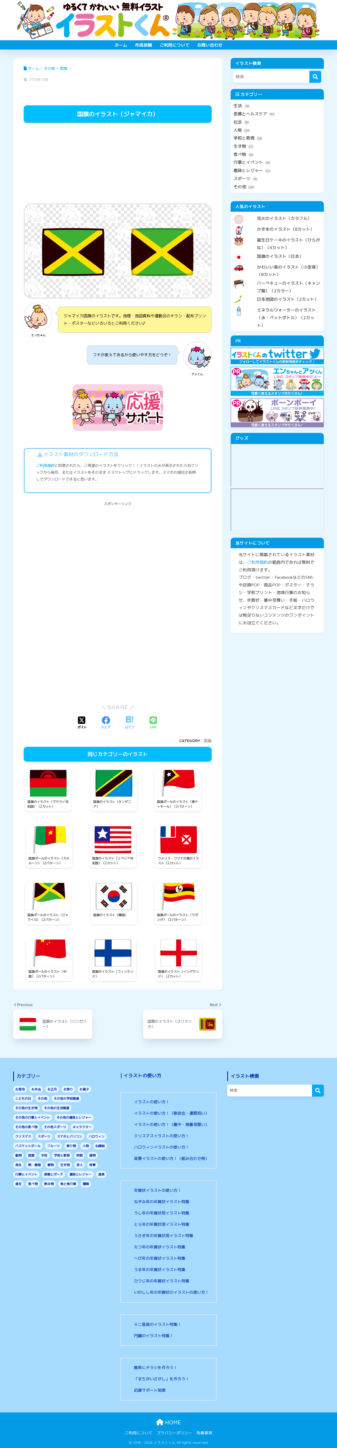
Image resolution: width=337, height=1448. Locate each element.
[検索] (315, 77)
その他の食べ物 (26, 1127)
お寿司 (20, 1089)
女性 (44, 1155)
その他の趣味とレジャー (74, 1117)
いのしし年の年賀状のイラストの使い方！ (171, 1292)
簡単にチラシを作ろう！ (155, 1367)
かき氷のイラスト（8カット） (285, 229)
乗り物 (71, 1146)
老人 (79, 1165)
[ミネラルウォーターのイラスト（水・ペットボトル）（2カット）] (277, 305)
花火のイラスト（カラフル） (284, 218)
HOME (172, 1422)
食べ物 (243, 154)
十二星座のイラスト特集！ (157, 1324)
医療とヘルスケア (254, 114)
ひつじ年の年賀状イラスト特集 (161, 1281)
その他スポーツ (55, 1127)
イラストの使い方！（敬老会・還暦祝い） (171, 1113)
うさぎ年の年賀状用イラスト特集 (163, 1235)
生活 (241, 105)
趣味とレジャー (252, 170)
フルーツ (53, 1146)
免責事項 (204, 1433)
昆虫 (18, 1165)
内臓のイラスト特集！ (154, 1335)
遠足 (18, 1184)
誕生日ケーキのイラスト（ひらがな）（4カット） (288, 243)
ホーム (121, 45)
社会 (241, 122)
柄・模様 (34, 1165)
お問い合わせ (209, 45)
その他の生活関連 (56, 1108)
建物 (92, 1155)
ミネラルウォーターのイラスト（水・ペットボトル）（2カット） (286, 317)
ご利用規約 (45, 465)
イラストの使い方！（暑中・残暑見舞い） (171, 1124)
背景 (92, 1165)
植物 (50, 1165)
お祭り (68, 1089)
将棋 (79, 1155)
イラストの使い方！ (152, 1102)
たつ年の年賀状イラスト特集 (159, 1247)
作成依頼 (143, 45)
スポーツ (245, 178)
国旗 (208, 740)
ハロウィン (97, 1136)
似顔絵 (100, 1146)
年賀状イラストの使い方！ (157, 1190)
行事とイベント (252, 162)
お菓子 (84, 1089)
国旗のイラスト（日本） (280, 256)
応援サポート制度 (150, 1390)
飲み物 (49, 1184)
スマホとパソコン (69, 1136)
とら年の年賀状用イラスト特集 (161, 1224)
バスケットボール (28, 1146)
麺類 (86, 1184)
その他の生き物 (26, 1108)
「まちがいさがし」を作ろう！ (161, 1379)
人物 (242, 130)
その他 (244, 187)
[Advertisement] (118, 164)
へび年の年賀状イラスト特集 (159, 1258)
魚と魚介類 (68, 1184)
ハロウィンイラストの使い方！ (161, 1147)
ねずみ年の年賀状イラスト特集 (161, 1201)
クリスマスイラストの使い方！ (161, 1136)
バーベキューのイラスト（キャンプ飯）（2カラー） (288, 287)
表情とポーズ (53, 1174)
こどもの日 (23, 1098)
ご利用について (174, 45)
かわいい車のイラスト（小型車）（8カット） (288, 271)
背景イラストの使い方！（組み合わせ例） (171, 1158)
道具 (101, 1174)
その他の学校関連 (66, 1098)
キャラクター (82, 1127)
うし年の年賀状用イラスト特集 (161, 1213)
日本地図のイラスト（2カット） (288, 299)
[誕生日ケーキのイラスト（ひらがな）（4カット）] (277, 235)
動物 (18, 1155)
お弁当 (36, 1089)
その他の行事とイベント (32, 1117)
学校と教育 (248, 138)
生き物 (243, 146)
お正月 (52, 1089)
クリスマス (23, 1136)
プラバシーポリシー (174, 1433)
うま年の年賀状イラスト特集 (159, 1269)
